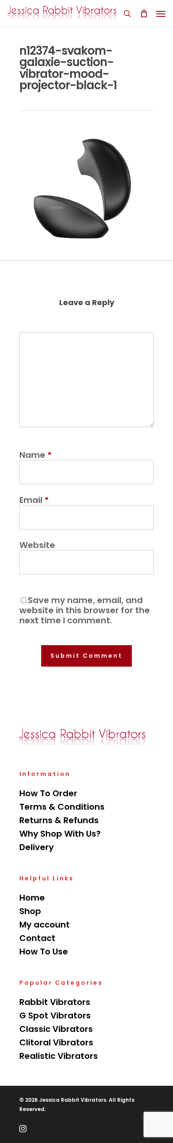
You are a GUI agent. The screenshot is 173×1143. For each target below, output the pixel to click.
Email (34, 500)
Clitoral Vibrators (56, 1042)
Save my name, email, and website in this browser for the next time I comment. (84, 610)
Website (37, 545)
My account (44, 925)
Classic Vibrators (56, 1029)
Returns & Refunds (59, 820)
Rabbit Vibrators (54, 1002)
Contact (37, 938)
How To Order (48, 793)
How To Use (43, 951)
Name (35, 455)
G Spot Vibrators (55, 1015)
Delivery (36, 847)
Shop (30, 911)
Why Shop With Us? (60, 834)
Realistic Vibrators (58, 1056)
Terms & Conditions (62, 807)
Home (32, 898)
